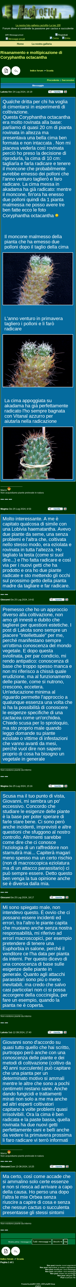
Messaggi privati (16, 39)
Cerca (56, 38)
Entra (67, 38)
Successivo (68, 80)
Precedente (53, 80)
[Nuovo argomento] (6, 70)
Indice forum (36, 70)
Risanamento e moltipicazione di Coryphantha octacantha (31, 55)
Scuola (49, 70)
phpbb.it (38, 1286)
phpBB (32, 1284)
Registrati (63, 35)
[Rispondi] (15, 70)
